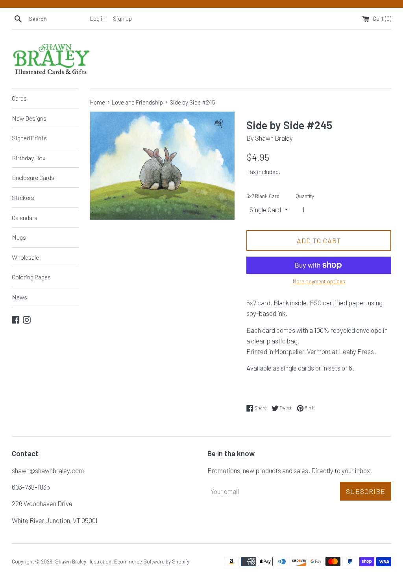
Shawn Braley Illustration (83, 561)
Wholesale (25, 257)
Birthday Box (28, 157)
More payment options (319, 281)
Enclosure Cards (33, 177)
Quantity (305, 196)
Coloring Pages (31, 277)
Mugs (19, 237)
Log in (97, 18)
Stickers (23, 197)
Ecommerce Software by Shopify (151, 561)
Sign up (122, 18)
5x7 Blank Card (262, 196)
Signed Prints (29, 137)
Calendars (24, 217)
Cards (19, 98)
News (19, 297)
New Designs (29, 118)
